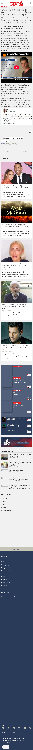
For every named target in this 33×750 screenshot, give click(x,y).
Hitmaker (5, 585)
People (13, 138)
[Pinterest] (16, 144)
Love (29, 374)
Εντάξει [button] (6, 747)
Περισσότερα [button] (6, 742)
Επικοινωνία (7, 571)
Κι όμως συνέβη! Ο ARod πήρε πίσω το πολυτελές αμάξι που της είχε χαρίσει (15, 187)
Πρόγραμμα (6, 565)
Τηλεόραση (20, 138)
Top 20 (5, 579)
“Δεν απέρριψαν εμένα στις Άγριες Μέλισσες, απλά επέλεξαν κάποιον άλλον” (16, 226)
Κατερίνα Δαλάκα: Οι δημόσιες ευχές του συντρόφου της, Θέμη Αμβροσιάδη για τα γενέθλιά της (20, 464)
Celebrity (4, 6)
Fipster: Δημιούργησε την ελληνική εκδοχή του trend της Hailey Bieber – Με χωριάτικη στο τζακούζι (20, 479)
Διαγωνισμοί (7, 510)
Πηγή (30, 132)
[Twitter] (9, 144)
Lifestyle (5, 504)
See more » (28, 415)
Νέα (4, 576)
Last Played (6, 582)
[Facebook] (6, 144)
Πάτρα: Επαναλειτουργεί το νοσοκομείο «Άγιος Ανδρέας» (20, 455)
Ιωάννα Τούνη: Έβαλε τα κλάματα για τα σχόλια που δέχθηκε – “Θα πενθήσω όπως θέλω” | (16, 265)
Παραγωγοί (6, 568)
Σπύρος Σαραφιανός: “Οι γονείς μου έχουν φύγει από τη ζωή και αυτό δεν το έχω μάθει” (16, 306)
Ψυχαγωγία (5, 141)
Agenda (5, 498)
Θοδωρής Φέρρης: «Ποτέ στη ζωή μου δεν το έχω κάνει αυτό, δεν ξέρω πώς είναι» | (15, 347)
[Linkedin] (13, 144)
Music (4, 507)
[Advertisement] (14, 525)
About (4, 562)
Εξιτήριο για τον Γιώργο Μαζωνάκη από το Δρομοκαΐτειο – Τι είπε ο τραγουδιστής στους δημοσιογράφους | (20, 487)
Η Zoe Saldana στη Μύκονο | (17, 470)
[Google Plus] (11, 144)
